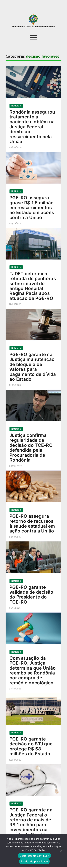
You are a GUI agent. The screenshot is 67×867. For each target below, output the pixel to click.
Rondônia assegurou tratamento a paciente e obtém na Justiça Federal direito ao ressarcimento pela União (32, 127)
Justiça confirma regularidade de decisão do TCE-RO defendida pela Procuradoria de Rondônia (31, 447)
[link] (33, 82)
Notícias (16, 105)
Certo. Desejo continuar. (34, 855)
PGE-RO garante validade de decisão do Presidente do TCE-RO (31, 595)
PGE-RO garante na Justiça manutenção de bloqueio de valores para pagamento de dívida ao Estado (32, 367)
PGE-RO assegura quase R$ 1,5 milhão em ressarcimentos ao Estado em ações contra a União (31, 207)
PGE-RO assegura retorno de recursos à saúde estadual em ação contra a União (32, 524)
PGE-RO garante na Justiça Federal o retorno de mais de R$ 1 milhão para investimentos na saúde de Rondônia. (31, 822)
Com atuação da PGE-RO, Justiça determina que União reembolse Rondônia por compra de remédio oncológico (32, 670)
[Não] (61, 850)
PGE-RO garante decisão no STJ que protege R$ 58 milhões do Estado (30, 746)
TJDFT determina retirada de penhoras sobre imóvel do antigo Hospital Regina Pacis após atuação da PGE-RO (32, 286)
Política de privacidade (34, 861)
